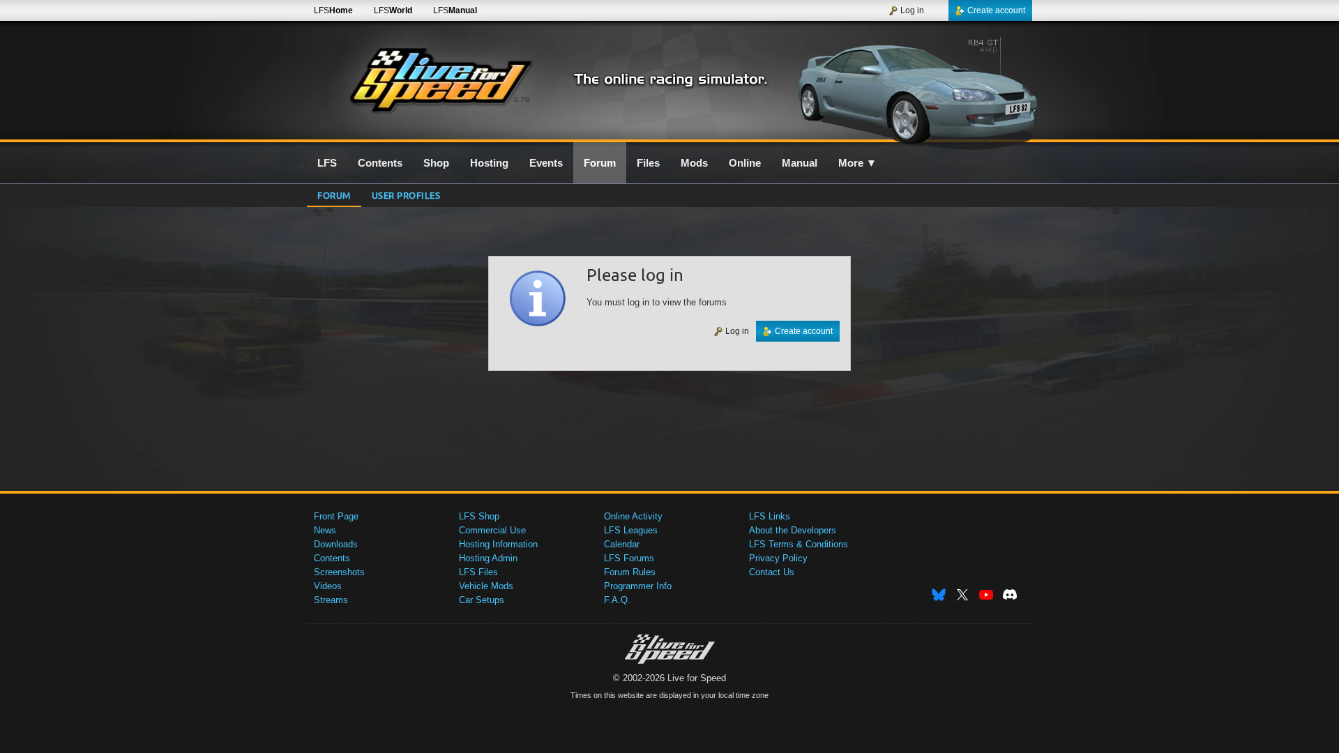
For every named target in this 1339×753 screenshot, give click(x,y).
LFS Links (769, 516)
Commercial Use (492, 530)
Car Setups (481, 600)
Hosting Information (498, 544)
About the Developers (792, 530)
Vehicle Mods (486, 586)
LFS (333, 10)
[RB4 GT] (912, 88)
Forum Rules (630, 572)
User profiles (406, 195)
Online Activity (633, 516)
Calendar (622, 544)
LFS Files (478, 572)
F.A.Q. (617, 600)
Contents (332, 558)
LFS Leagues (631, 530)
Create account (996, 10)
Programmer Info (638, 586)
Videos (328, 586)
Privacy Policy (778, 558)
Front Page (336, 516)
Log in (912, 10)
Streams (331, 600)
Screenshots (339, 572)
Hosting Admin (488, 558)
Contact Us (771, 572)
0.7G (522, 99)
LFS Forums (629, 558)
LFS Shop (479, 516)
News (325, 530)
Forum (334, 195)
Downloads (336, 544)
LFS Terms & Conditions (798, 544)
